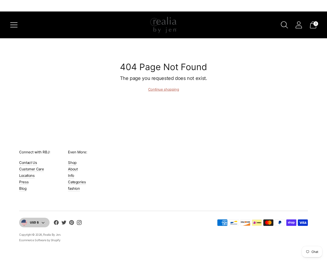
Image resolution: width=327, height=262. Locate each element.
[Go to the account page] (298, 25)
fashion (74, 188)
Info (71, 175)
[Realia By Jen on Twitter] (64, 223)
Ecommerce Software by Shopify (39, 240)
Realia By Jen (51, 234)
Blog (23, 188)
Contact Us (28, 162)
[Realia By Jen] (163, 24)
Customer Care (31, 169)
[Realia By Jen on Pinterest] (71, 223)
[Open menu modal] (14, 25)
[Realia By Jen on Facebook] (56, 223)
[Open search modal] (284, 25)
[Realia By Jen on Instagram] (79, 223)
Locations (27, 175)
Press (23, 182)
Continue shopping (163, 89)
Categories (77, 182)
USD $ (34, 222)
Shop (72, 162)
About (73, 169)
